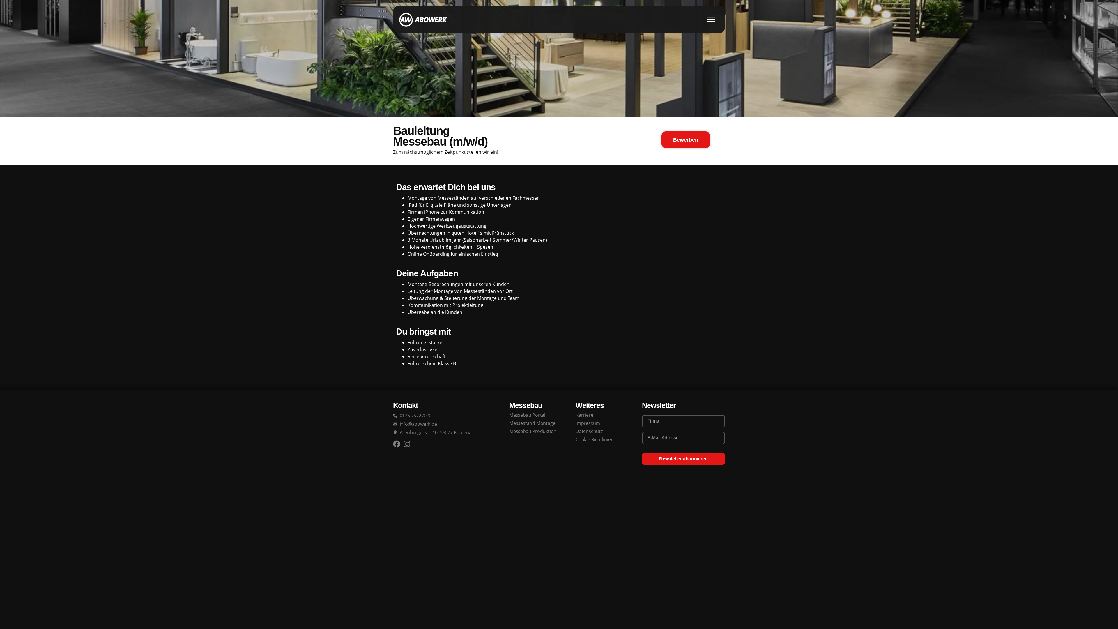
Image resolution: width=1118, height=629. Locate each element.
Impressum (588, 423)
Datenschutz (589, 431)
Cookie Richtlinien (594, 439)
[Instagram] (407, 444)
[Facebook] (396, 444)
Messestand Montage (532, 423)
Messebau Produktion (532, 431)
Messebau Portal (527, 415)
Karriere (584, 415)
